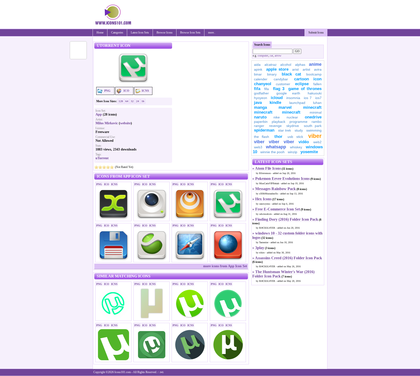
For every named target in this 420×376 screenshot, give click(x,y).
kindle (275, 102)
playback (278, 122)
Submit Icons (316, 32)
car (271, 55)
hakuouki (315, 93)
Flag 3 (278, 88)
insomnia (293, 98)
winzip (292, 152)
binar (258, 74)
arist (295, 69)
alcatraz (270, 65)
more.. (211, 32)
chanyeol (262, 84)
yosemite (309, 152)
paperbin (261, 122)
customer (283, 84)
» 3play (258, 248)
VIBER (259, 141)
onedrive (313, 117)
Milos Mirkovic (107, 123)
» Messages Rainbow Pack (274, 189)
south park (313, 126)
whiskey (296, 147)
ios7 (318, 98)
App (99, 114)
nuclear (292, 117)
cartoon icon (308, 79)
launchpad (297, 103)
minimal (316, 112)
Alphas (300, 65)
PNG (107, 90)
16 (142, 101)
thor (278, 136)
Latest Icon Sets (140, 32)
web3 (258, 147)
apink (258, 69)
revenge (275, 126)
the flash (261, 137)
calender (260, 79)
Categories (117, 32)
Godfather (261, 93)
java (258, 102)
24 (137, 101)
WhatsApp (276, 146)
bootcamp (314, 74)
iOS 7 (308, 98)
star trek (284, 130)
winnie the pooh (272, 152)
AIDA (257, 65)
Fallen (317, 84)
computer (263, 55)
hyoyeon (260, 98)
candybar (281, 79)
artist (306, 69)
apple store (277, 69)
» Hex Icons (261, 199)
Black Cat (291, 74)
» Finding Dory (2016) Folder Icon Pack (285, 219)
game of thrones (305, 88)
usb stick (295, 137)
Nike (276, 117)
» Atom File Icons (266, 168)
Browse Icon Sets (190, 32)
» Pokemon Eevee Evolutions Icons (281, 178)
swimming (314, 130)
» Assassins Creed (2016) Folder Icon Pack (287, 258)
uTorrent (102, 158)
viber (315, 136)
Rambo (317, 122)
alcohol (285, 65)
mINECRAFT (263, 112)
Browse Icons (165, 32)
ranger (259, 126)
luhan (317, 103)
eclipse (302, 84)
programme (298, 122)
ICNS (145, 90)
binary (272, 74)
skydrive (292, 126)
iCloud (277, 97)
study (299, 130)
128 (121, 101)
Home (100, 32)
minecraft (312, 107)
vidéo (303, 142)
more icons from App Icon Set (225, 266)
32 (132, 101)
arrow (278, 55)
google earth (288, 93)
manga (260, 107)
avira (318, 69)
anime (315, 64)
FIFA (257, 88)
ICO (126, 90)
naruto (260, 117)
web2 (317, 142)
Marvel (285, 107)
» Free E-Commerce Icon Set (276, 209)
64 (126, 101)
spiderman (264, 130)
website (125, 123)
